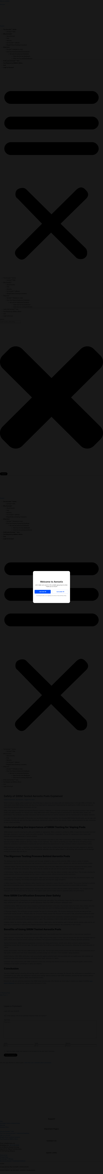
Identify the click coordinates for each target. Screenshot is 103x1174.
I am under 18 (60, 591)
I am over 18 (42, 591)
